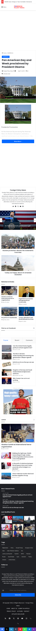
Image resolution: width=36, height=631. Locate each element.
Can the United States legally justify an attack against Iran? (22, 347)
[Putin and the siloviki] (18, 534)
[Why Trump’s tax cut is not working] (6, 380)
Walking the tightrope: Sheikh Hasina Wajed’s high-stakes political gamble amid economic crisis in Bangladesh (22, 456)
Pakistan (28, 553)
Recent (17, 340)
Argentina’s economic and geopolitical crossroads (26, 300)
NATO (22, 553)
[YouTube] (20, 206)
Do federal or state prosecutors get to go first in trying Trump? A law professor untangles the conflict (18, 224)
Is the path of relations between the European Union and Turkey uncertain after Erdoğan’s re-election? (22, 466)
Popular (5, 340)
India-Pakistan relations (13, 550)
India (3, 550)
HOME (8, 608)
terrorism (24, 556)
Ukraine (4, 559)
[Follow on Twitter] (14, 71)
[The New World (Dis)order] (18, 527)
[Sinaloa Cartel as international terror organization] (9, 290)
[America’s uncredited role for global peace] (29, 519)
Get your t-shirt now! (18, 388)
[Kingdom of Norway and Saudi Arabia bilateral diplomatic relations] (6, 372)
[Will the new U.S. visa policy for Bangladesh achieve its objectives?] (29, 534)
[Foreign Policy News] (18, 7)
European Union (29, 547)
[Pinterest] (23, 206)
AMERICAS (10, 53)
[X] (18, 206)
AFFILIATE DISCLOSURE (18, 614)
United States (12, 559)
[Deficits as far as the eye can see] (6, 364)
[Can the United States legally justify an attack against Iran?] (6, 348)
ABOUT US (14, 608)
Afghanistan (5, 547)
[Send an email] (15, 71)
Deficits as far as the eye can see (23, 362)
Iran (22, 550)
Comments (29, 340)
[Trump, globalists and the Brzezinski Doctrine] (27, 311)
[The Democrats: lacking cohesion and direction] (6, 534)
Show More (17, 141)
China (12, 547)
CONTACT (26, 611)
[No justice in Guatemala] (9, 311)
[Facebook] (16, 206)
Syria (18, 556)
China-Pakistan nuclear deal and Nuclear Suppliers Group (23, 474)
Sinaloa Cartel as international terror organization (7, 298)
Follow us (4, 565)
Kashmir (17, 553)
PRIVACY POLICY (11, 611)
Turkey (30, 556)
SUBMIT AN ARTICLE (24, 608)
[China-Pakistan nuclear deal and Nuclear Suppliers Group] (6, 476)
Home (4, 53)
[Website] (13, 206)
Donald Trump (19, 547)
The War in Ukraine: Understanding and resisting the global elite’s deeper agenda (23, 355)
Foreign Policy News (8, 71)
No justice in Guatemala (9, 317)
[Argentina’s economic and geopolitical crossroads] (27, 291)
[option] (18, 220)
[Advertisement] (18, 31)
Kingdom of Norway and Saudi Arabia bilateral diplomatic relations (22, 371)
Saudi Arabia (11, 556)
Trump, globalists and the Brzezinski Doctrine (26, 318)
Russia (4, 556)
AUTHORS (20, 611)
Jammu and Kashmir (7, 553)
